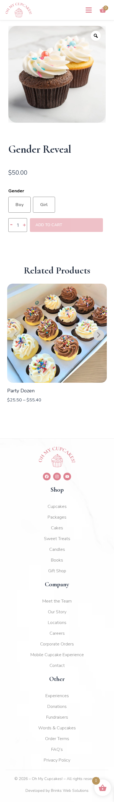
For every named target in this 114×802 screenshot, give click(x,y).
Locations (57, 623)
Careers (57, 633)
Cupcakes (57, 506)
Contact (57, 666)
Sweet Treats (57, 539)
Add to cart (48, 225)
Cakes (57, 528)
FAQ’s (57, 749)
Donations (57, 707)
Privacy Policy (57, 760)
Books (57, 560)
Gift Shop (57, 571)
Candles (57, 549)
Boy (19, 205)
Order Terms (57, 739)
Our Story (57, 612)
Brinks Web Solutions (70, 790)
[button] (89, 10)
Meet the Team (57, 601)
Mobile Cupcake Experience (57, 655)
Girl (44, 205)
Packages (57, 517)
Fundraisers (57, 717)
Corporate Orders (57, 644)
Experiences (57, 696)
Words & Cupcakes (57, 728)
